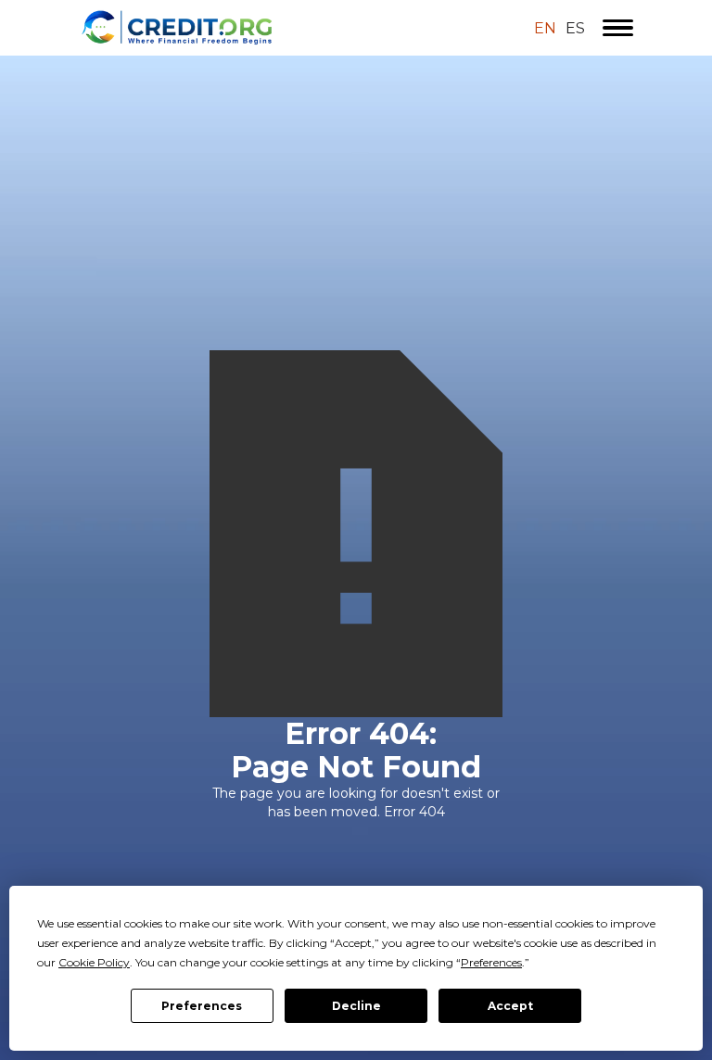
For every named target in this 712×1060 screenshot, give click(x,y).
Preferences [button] (491, 962)
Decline (356, 1006)
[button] (618, 27)
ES (575, 28)
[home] (242, 28)
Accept (510, 1006)
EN (545, 28)
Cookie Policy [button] (94, 962)
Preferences (201, 1006)
